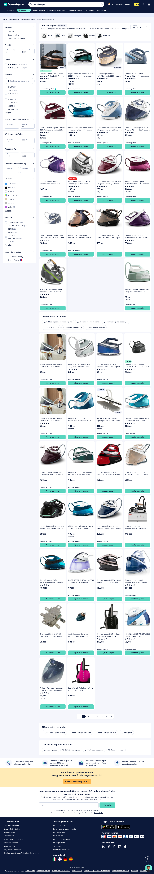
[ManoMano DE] (65, 859)
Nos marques (58, 836)
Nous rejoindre (9, 846)
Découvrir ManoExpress (62, 849)
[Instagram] (120, 847)
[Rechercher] (30, 4)
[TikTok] (125, 847)
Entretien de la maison (28, 19)
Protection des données (61, 871)
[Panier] (148, 4)
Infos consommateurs (120, 871)
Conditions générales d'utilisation (97, 871)
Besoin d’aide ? (9, 832)
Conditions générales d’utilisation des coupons (21, 853)
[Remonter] (147, 859)
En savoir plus (98, 813)
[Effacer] (102, 4)
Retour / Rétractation (12, 829)
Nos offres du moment (61, 839)
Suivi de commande (11, 825)
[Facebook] (109, 847)
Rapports (134, 871)
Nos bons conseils (59, 825)
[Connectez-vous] (143, 4)
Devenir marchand (11, 843)
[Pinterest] (114, 847)
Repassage (40, 19)
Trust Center (77, 871)
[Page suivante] (111, 716)
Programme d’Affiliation (13, 849)
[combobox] (140, 27)
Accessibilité (144, 871)
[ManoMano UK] (60, 859)
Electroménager (14, 19)
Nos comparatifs (59, 832)
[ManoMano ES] (71, 859)
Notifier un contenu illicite (14, 839)
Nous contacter (9, 836)
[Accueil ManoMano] (14, 4)
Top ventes (57, 846)
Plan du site (30, 871)
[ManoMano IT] (54, 859)
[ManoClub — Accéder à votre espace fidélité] (136, 4)
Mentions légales (43, 871)
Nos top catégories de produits (64, 829)
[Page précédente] (79, 716)
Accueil (5, 19)
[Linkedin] (103, 847)
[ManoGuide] (148, 868)
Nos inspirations (59, 843)
